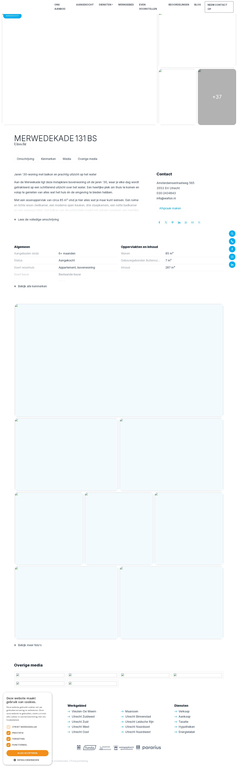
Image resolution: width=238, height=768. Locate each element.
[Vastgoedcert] (124, 747)
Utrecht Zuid (80, 721)
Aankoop (184, 716)
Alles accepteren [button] (27, 753)
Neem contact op (217, 6)
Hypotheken (187, 726)
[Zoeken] (232, 233)
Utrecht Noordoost (137, 726)
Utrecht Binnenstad (138, 716)
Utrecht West (80, 726)
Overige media (87, 159)
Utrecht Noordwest (138, 732)
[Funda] (89, 747)
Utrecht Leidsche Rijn (139, 721)
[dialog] (27, 728)
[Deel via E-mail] (192, 222)
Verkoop (184, 711)
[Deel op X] (166, 222)
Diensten (105, 4)
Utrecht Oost (80, 732)
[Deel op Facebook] (159, 222)
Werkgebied (126, 4)
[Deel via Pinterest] (172, 222)
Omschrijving (25, 159)
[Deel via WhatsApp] (185, 222)
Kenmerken (48, 159)
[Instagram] (232, 257)
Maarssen (131, 711)
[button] (27, 760)
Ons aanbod (59, 6)
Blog (197, 4)
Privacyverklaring (79, 761)
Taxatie (183, 721)
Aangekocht (85, 4)
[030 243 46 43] (232, 241)
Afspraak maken (170, 208)
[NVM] (78, 747)
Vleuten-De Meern (84, 711)
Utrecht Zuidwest (83, 716)
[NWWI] (105, 747)
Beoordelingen (179, 4)
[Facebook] (232, 249)
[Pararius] (151, 747)
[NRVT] (138, 747)
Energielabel (187, 732)
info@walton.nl (166, 198)
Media (67, 159)
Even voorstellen (148, 6)
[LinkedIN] (232, 264)
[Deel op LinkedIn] (179, 222)
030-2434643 (166, 193)
